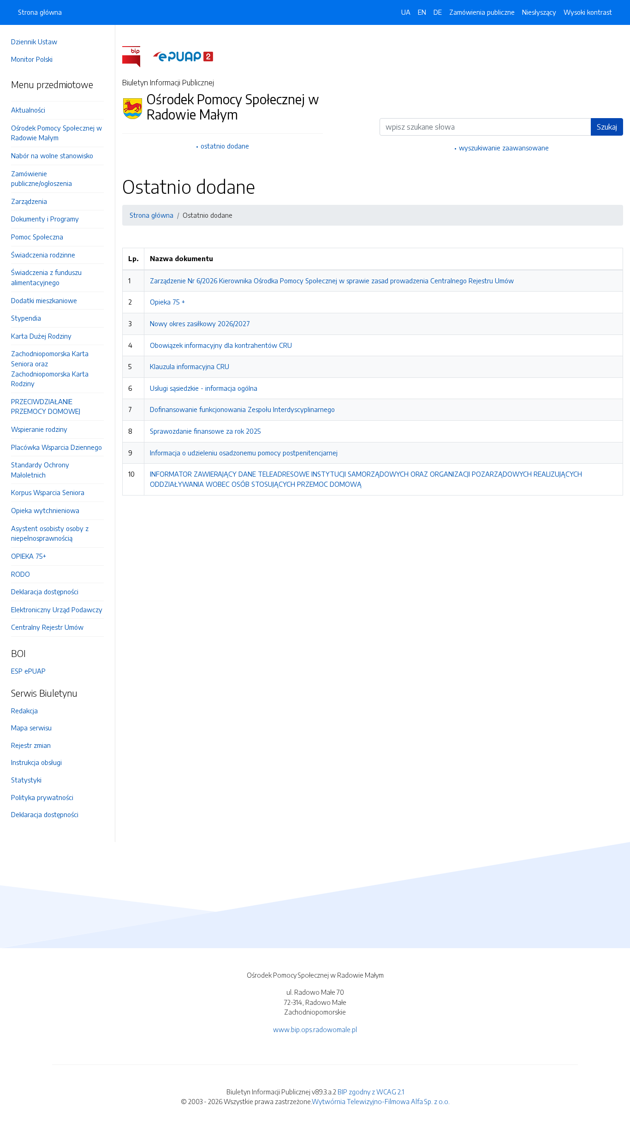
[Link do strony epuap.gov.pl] (183, 56)
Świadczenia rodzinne (43, 255)
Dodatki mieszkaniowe (44, 300)
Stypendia (26, 318)
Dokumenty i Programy (45, 219)
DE (438, 12)
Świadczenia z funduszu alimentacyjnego (46, 277)
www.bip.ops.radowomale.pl (315, 1029)
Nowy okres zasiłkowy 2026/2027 (200, 323)
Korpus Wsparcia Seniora (47, 492)
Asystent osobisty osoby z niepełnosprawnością (50, 533)
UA (405, 12)
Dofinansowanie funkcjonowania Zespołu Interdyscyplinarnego (242, 409)
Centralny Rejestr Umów (47, 627)
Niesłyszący (539, 12)
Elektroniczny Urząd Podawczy (56, 609)
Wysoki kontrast (588, 12)
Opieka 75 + (167, 302)
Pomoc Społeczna (37, 237)
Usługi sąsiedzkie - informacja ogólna (203, 388)
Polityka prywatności (42, 797)
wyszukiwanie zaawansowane (504, 147)
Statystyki (26, 780)
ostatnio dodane (225, 146)
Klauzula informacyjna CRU (189, 366)
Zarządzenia (29, 201)
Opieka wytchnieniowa (45, 510)
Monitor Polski (32, 59)
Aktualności (28, 110)
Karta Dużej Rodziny (41, 336)
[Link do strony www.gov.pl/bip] (136, 56)
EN (422, 12)
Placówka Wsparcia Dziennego (56, 447)
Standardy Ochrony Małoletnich (40, 469)
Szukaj (607, 126)
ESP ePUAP (28, 671)
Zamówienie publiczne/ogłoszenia (41, 178)
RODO (20, 574)
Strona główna (40, 12)
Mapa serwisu (31, 727)
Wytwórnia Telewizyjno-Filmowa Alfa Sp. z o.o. (381, 1101)
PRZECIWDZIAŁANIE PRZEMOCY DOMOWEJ (45, 406)
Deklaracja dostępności (44, 591)
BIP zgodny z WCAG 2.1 (371, 1091)
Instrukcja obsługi (36, 762)
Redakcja (24, 710)
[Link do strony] (57, 98)
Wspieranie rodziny (39, 429)
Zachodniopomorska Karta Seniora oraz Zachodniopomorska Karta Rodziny (50, 368)
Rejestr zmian (31, 745)
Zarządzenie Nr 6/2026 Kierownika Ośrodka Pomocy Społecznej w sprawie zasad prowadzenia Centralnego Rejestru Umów (332, 280)
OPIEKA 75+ (28, 556)
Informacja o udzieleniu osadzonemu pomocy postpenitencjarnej (244, 452)
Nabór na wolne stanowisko (52, 155)
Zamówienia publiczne (482, 12)
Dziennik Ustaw (34, 41)
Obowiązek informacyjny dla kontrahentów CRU (221, 345)
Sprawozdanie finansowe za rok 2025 (205, 431)
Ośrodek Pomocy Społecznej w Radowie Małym (56, 133)
